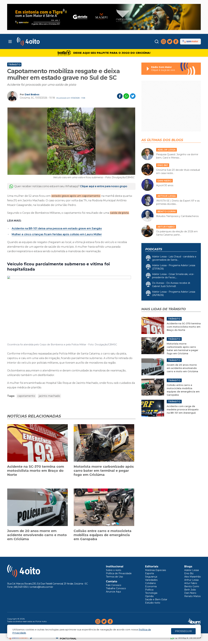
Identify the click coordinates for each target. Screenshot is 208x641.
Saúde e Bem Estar (156, 599)
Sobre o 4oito (113, 570)
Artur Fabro (190, 583)
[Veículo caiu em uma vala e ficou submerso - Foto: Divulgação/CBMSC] (71, 141)
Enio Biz (189, 573)
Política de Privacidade (119, 573)
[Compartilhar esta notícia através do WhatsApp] (126, 96)
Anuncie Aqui (113, 591)
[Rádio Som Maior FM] (190, 41)
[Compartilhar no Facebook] (120, 96)
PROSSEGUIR (183, 631)
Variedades (151, 579)
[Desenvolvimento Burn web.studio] (194, 621)
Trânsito (14, 64)
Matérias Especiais (155, 570)
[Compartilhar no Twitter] (133, 96)
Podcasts (153, 249)
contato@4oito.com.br (41, 586)
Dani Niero (190, 592)
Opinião (149, 596)
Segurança (151, 576)
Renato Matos (192, 596)
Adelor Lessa (191, 570)
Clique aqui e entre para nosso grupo (103, 186)
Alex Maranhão (192, 576)
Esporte (149, 573)
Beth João (190, 589)
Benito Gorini (191, 586)
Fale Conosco (113, 585)
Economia (151, 586)
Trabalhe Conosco (116, 588)
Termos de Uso (114, 576)
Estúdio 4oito (152, 602)
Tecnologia (151, 592)
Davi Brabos (32, 94)
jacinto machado (49, 395)
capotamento (26, 395)
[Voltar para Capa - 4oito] (42, 41)
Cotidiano (150, 583)
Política (149, 589)
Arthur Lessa (191, 579)
